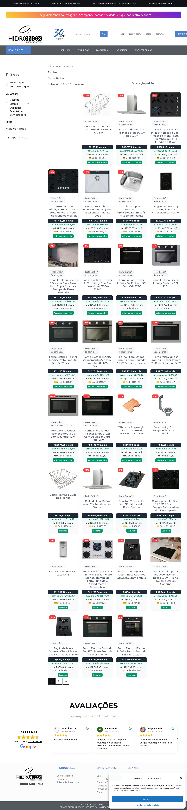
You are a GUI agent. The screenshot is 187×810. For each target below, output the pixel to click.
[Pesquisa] (104, 34)
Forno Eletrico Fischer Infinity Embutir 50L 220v (166, 283)
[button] (181, 778)
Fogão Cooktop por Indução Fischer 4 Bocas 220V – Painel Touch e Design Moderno (166, 577)
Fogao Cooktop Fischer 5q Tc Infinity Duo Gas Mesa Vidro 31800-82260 (97, 284)
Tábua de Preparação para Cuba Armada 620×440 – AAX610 (131, 430)
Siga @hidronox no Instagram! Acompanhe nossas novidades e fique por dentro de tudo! (95, 15)
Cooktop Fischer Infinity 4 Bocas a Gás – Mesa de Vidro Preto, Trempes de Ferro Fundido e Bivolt (165, 135)
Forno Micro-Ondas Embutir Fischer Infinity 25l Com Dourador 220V (166, 359)
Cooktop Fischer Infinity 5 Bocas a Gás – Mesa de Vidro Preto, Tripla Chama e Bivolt (63, 211)
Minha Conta (135, 34)
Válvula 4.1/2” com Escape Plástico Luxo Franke (165, 430)
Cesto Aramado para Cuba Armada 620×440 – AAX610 (97, 129)
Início (51, 66)
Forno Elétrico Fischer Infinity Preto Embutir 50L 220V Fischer (63, 359)
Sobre (148, 34)
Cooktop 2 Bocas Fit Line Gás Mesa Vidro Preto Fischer (131, 504)
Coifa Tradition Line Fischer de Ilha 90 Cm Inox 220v (131, 132)
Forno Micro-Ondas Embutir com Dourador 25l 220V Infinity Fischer (131, 359)
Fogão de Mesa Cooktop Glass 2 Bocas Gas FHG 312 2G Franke (63, 651)
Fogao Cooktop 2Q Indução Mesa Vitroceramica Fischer (166, 209)
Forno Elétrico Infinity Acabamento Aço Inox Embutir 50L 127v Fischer (97, 361)
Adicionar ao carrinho (97, 162)
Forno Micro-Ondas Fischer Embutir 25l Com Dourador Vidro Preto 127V (97, 435)
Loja (123, 34)
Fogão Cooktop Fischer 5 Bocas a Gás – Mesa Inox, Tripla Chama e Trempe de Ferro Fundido (63, 286)
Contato (160, 34)
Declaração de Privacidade (148, 805)
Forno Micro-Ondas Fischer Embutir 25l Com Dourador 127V (63, 433)
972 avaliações (35, 741)
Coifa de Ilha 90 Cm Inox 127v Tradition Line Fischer (97, 504)
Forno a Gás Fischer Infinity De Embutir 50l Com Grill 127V (131, 283)
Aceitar (147, 799)
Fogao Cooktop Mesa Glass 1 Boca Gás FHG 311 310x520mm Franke (131, 574)
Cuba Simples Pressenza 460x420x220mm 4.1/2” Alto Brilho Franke (131, 211)
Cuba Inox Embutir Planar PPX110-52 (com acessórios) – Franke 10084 (97, 211)
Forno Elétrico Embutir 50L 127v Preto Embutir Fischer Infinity (97, 651)
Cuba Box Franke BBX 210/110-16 (63, 573)
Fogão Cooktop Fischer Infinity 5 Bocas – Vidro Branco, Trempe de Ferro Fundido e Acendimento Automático (97, 579)
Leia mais (63, 530)
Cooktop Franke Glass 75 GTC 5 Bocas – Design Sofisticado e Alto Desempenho (166, 505)
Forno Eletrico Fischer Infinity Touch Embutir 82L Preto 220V (131, 651)
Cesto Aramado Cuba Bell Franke (63, 496)
